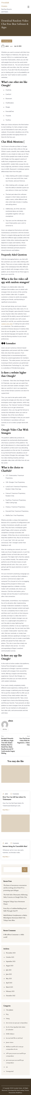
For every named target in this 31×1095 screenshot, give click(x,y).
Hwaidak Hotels (17, 1088)
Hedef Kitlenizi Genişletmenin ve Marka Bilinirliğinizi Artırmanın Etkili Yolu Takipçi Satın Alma (15, 917)
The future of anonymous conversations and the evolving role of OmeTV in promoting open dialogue (15, 887)
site (7, 1067)
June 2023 (9, 974)
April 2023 (9, 983)
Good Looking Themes (23, 1090)
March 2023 (9, 987)
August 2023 (9, 966)
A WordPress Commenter (11, 935)
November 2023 (11, 953)
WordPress (19, 1093)
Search (25, 869)
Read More (6, 810)
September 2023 (10, 961)
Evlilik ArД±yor (10, 1034)
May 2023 (9, 979)
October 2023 (10, 957)
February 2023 (10, 991)
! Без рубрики (9, 1010)
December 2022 (10, 996)
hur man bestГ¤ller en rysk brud (14, 1038)
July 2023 (8, 970)
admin (7, 46)
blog (7, 1014)
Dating (8, 1018)
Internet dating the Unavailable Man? (15, 846)
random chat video (7, 324)
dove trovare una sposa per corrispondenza (16, 1023)
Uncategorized (6, 41)
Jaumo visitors (9, 1042)
